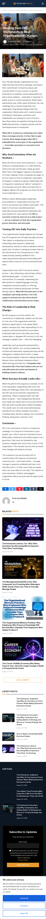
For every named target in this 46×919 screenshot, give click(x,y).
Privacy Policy (23, 860)
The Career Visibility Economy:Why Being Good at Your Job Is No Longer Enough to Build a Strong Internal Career (22, 665)
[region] (23, 897)
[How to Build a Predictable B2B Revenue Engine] (8, 736)
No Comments (27, 44)
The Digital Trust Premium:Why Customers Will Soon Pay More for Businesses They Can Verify (30, 793)
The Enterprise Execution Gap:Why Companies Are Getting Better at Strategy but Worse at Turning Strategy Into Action (29, 720)
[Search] (42, 3)
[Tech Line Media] (23, 3)
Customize (24, 906)
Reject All (24, 913)
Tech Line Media (15, 41)
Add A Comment (23, 680)
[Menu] (3, 3)
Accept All (24, 898)
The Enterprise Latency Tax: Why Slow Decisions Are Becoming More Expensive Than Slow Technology (20, 546)
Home (4, 10)
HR (5, 22)
